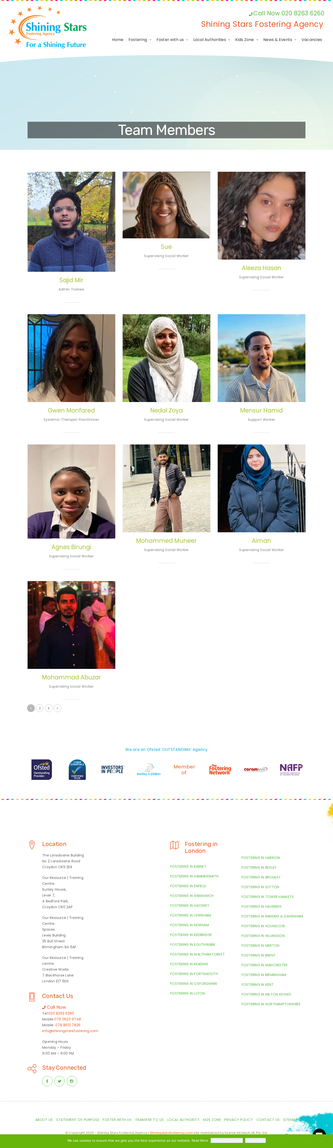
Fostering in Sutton (260, 887)
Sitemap (290, 1119)
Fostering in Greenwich (192, 895)
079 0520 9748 (67, 1019)
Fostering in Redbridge (191, 934)
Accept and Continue (227, 1140)
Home (118, 39)
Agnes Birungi (71, 547)
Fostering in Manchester (265, 965)
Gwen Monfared (71, 410)
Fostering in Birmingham (264, 974)
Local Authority (183, 1119)
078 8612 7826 (67, 1025)
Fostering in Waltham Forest (197, 954)
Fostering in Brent (259, 955)
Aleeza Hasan (261, 268)
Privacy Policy (238, 1119)
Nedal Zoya (166, 410)
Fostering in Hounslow (263, 926)
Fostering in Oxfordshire (193, 983)
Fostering (137, 39)
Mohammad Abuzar (71, 677)
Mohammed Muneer (166, 541)
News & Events (277, 39)
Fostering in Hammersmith (194, 876)
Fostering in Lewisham (190, 915)
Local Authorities (209, 39)
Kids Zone (244, 39)
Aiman (261, 541)
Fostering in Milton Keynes (266, 994)
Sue (166, 247)
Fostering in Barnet (188, 866)
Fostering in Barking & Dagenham (272, 916)
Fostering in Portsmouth (194, 973)
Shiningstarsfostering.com (171, 1132)
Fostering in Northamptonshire (271, 1004)
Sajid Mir (71, 280)
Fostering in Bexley (259, 867)
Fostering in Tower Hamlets (268, 896)
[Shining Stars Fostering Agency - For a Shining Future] (48, 27)
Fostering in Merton (261, 945)
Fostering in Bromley (261, 877)
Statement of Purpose (77, 1119)
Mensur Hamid (261, 410)
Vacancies (312, 39)
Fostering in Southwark (192, 944)
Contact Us (268, 1119)
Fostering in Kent (258, 984)
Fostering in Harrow (261, 857)
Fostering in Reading (189, 964)
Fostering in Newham (189, 925)
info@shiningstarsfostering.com (70, 1030)
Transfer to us (149, 1119)
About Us (44, 1119)
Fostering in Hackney (189, 905)
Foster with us (170, 39)
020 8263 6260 (61, 1013)
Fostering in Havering (262, 906)
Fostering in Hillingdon (263, 935)
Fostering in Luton (187, 993)
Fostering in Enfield (188, 886)
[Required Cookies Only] (326, 1141)
